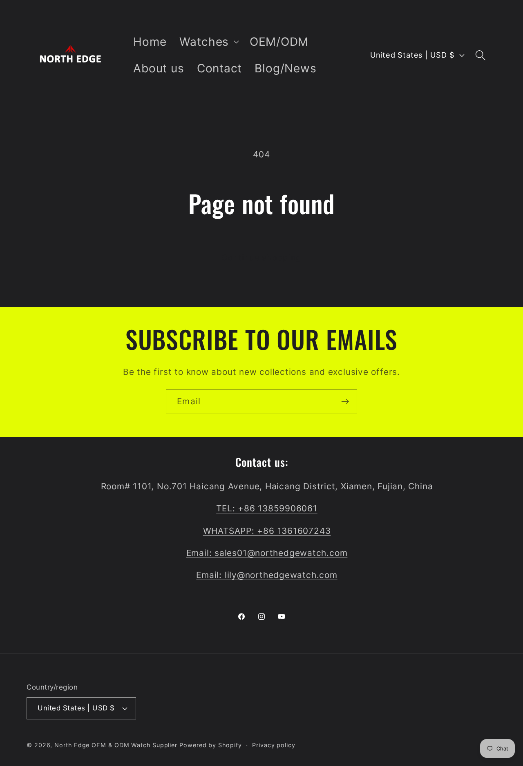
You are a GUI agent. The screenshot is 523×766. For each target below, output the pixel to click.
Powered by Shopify (210, 744)
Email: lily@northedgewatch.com (266, 575)
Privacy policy (273, 744)
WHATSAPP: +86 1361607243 (267, 531)
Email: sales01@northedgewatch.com (267, 553)
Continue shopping (261, 257)
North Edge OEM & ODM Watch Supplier (115, 744)
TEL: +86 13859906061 (266, 509)
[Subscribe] (345, 401)
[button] (208, 41)
